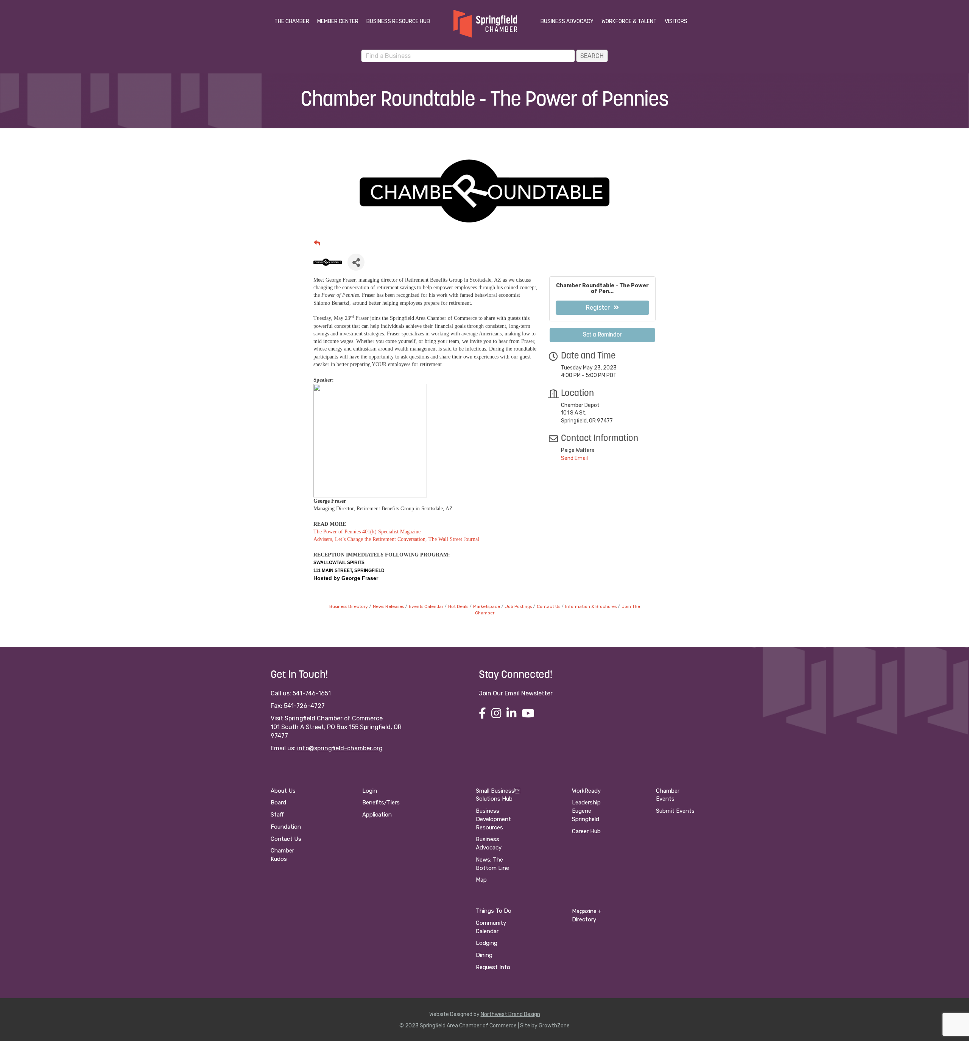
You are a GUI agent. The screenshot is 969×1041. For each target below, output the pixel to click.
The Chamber (291, 21)
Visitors (676, 21)
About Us (283, 790)
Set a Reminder (602, 335)
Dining (484, 955)
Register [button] (598, 307)
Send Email (574, 458)
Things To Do (493, 910)
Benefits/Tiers (381, 802)
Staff (277, 814)
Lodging (486, 943)
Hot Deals (458, 606)
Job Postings (518, 606)
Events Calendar (426, 606)
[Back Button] (317, 243)
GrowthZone (554, 1025)
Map (481, 879)
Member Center (337, 21)
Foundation (286, 826)
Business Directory (348, 606)
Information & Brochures (591, 606)
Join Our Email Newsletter (516, 693)
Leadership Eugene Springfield (586, 811)
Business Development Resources (493, 819)
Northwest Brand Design (510, 1014)
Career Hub (586, 831)
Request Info (493, 967)
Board (278, 802)
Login (369, 790)
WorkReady (586, 790)
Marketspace (486, 606)
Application (377, 814)
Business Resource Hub (398, 21)
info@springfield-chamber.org (340, 748)
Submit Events (675, 810)
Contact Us (548, 606)
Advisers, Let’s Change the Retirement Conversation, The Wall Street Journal (396, 539)
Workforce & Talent (629, 21)
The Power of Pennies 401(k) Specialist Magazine (367, 532)
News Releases (388, 606)
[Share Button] (356, 262)
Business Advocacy (567, 21)
